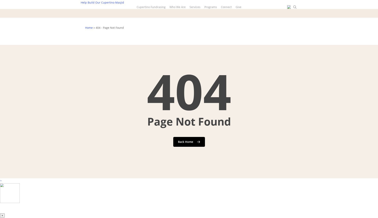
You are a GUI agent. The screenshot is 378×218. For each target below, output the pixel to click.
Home (89, 28)
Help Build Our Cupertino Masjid (102, 2)
